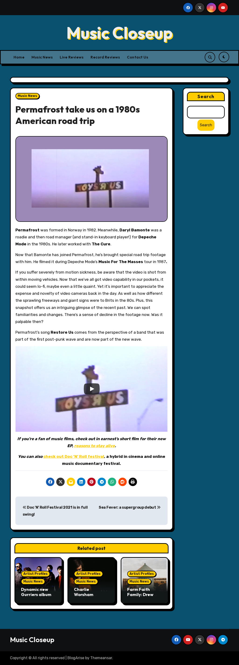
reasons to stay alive (94, 445)
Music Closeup (119, 32)
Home (19, 57)
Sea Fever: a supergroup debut (128, 507)
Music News (42, 57)
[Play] (92, 388)
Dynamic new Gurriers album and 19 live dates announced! (38, 597)
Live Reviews (72, 57)
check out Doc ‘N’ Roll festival (73, 456)
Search (205, 96)
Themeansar (101, 658)
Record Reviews (105, 57)
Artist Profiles (35, 574)
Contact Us (137, 57)
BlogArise (75, 658)
